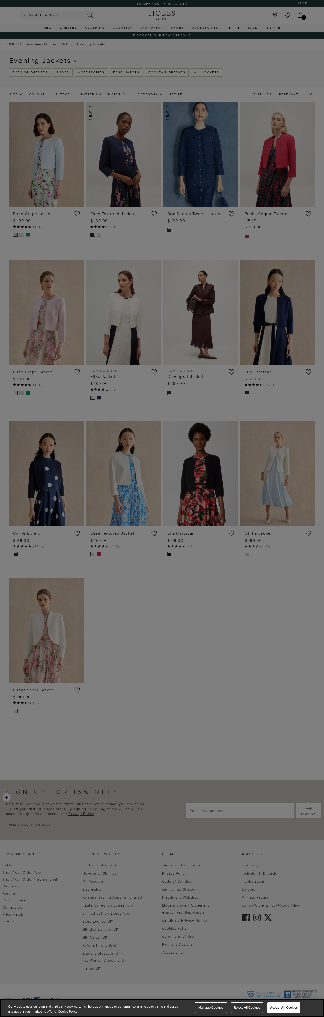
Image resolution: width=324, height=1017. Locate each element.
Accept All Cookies (284, 1007)
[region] (162, 1008)
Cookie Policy (67, 1011)
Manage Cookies (210, 1007)
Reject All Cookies (247, 1007)
